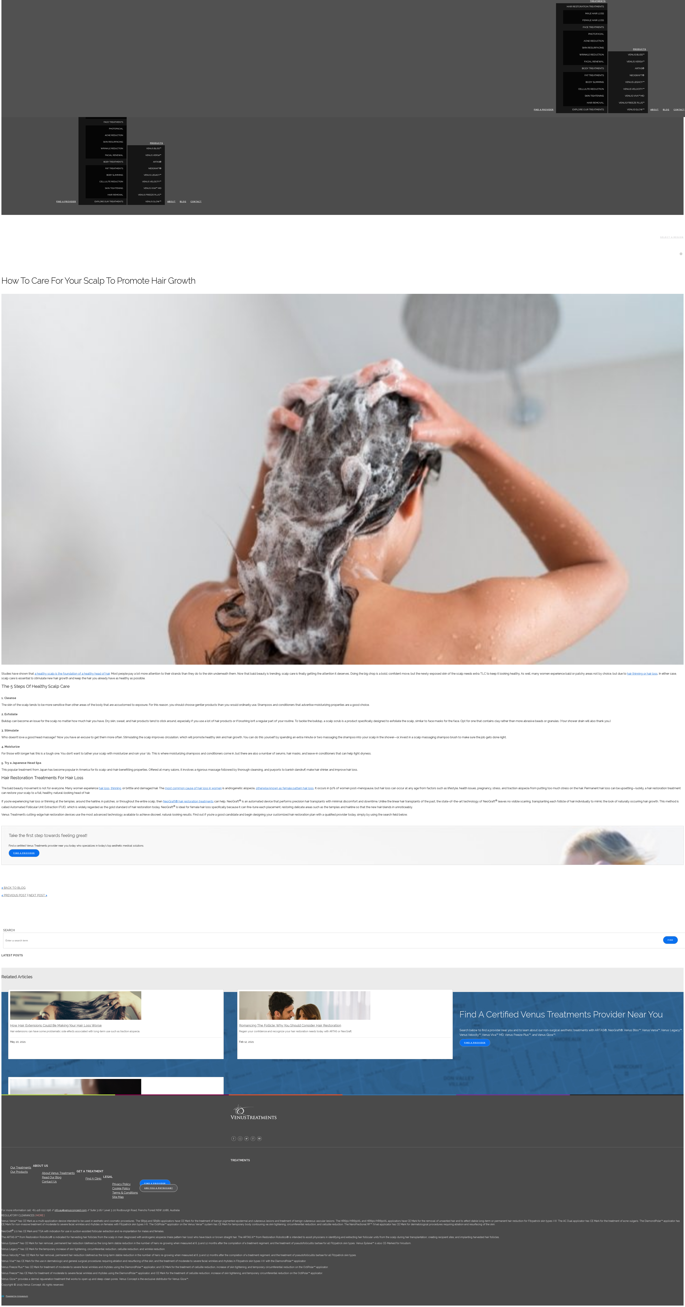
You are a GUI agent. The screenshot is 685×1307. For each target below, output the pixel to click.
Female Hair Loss (593, 20)
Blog (183, 201)
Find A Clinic (93, 1178)
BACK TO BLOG (13, 888)
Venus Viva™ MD (152, 188)
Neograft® (154, 168)
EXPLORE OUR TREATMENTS (109, 201)
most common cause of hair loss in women (193, 788)
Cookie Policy (121, 1188)
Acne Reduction (114, 135)
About (171, 201)
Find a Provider (66, 201)
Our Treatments (20, 1167)
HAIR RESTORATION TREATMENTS (585, 6)
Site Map (118, 1197)
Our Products (19, 1172)
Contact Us (49, 1181)
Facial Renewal (114, 155)
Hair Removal (115, 195)
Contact (196, 201)
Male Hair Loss (594, 13)
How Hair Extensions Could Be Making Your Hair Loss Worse (56, 1025)
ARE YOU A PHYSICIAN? (158, 1188)
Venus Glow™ (153, 201)
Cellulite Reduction (111, 181)
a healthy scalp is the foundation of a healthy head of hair (72, 673)
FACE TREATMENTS (113, 122)
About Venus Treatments (58, 1173)
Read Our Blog (51, 1177)
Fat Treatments (114, 168)
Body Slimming (114, 175)
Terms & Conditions (125, 1192)
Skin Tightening (114, 188)
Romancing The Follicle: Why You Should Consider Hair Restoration (290, 1025)
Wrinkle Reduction (112, 148)
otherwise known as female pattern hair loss (285, 788)
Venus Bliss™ (153, 148)
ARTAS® (157, 162)
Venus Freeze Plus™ (149, 195)
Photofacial (116, 128)
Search (9, 930)
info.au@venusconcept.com (71, 1210)
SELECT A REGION (672, 237)
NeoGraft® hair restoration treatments (188, 801)
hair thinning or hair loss (642, 673)
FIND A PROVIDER (24, 853)
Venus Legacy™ (152, 175)
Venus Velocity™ (151, 181)
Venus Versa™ (153, 155)
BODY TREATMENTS (113, 162)
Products (156, 143)
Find (670, 940)
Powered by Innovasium (17, 1296)
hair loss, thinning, (110, 788)
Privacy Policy (121, 1184)
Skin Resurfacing (113, 142)
